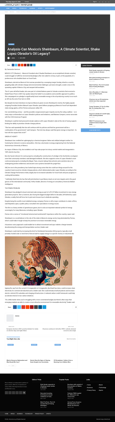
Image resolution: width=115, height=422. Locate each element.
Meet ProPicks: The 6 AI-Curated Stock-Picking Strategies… (47, 403)
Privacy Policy (91, 390)
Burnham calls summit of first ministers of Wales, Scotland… (75, 386)
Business (32, 8)
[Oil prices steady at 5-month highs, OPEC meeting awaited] (84, 115)
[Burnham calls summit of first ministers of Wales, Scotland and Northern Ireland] (62, 386)
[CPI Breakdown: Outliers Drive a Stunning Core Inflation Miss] (65, 351)
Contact (27, 1)
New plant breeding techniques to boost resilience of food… (46, 394)
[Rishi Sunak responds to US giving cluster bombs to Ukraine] (84, 72)
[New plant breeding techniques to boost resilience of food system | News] (84, 79)
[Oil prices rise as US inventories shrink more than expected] (84, 101)
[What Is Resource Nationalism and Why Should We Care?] (18, 351)
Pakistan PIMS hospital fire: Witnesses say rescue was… (74, 394)
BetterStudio (107, 419)
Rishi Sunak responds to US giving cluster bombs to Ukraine (47, 386)
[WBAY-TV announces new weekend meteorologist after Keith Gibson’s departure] (84, 123)
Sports (40, 8)
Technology (23, 8)
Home (8, 8)
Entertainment (50, 8)
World (14, 8)
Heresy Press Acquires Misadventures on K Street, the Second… (74, 403)
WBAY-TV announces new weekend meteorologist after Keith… (98, 122)
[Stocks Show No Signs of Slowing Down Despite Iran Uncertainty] (41, 351)
